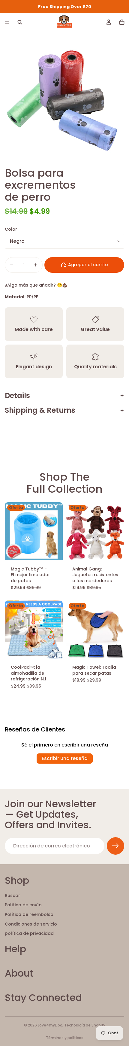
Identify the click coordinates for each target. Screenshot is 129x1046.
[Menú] (7, 22)
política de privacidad (29, 933)
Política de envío (23, 905)
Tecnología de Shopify (84, 1025)
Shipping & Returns (40, 410)
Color (11, 229)
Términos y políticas (64, 1037)
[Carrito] (121, 22)
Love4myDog (50, 1025)
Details (17, 395)
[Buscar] (19, 22)
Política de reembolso (29, 914)
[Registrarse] (115, 846)
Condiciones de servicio (31, 924)
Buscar (12, 895)
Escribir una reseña (65, 758)
